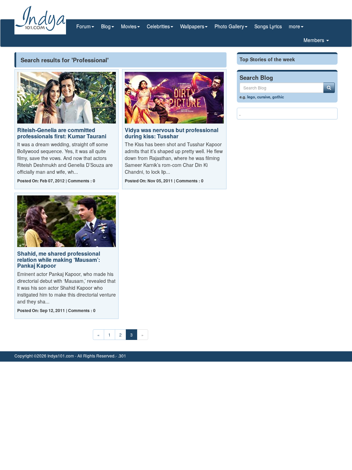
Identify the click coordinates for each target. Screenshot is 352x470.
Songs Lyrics (268, 26)
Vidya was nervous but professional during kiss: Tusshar (171, 133)
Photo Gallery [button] (229, 26)
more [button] (294, 26)
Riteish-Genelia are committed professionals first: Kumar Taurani (61, 133)
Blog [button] (106, 26)
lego (251, 96)
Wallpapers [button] (192, 26)
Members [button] (315, 39)
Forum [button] (83, 26)
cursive (263, 96)
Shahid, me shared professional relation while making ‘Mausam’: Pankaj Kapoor (58, 259)
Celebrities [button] (158, 26)
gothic (278, 96)
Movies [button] (128, 26)
